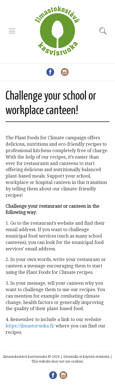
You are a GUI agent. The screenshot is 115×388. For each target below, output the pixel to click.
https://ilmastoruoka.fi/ (30, 326)
